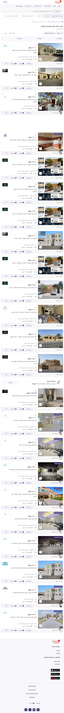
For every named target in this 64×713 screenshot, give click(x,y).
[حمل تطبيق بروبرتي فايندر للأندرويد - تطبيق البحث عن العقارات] (55, 674)
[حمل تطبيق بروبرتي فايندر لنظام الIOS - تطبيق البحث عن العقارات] (55, 670)
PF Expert (57, 664)
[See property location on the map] (40, 59)
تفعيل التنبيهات (48, 33)
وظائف (58, 653)
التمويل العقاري (19, 6)
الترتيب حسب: (12, 33)
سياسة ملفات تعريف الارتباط (32, 693)
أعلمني (10, 382)
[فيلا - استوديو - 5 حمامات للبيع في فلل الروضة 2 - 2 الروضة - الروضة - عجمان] (32, 54)
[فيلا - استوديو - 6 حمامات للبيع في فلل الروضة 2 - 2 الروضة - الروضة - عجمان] (32, 365)
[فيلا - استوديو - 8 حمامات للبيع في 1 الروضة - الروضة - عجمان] (32, 103)
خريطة (58, 33)
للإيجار (54, 6)
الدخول (5, 2)
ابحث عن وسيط (28, 6)
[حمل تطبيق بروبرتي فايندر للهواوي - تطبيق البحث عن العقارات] (55, 678)
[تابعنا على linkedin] (26, 709)
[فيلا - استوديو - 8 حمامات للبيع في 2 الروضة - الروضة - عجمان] (32, 291)
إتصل (27, 64)
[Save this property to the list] (6, 63)
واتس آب (12, 64)
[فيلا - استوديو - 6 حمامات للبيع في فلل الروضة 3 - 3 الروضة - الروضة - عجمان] (32, 399)
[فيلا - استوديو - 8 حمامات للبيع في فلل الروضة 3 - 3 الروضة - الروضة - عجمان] (32, 79)
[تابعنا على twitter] (30, 709)
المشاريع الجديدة (47, 6)
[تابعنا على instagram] (38, 709)
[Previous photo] (39, 52)
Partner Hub (57, 661)
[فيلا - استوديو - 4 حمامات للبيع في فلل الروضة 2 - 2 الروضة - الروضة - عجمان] (32, 316)
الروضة (57, 11)
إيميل (20, 64)
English (38, 703)
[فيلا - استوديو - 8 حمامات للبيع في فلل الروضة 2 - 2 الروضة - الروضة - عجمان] (32, 168)
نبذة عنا (58, 650)
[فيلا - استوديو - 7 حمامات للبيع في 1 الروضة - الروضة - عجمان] (32, 572)
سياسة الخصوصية (32, 690)
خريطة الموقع (32, 697)
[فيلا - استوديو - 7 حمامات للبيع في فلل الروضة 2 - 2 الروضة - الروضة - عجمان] (32, 498)
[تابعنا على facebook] (34, 709)
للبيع (59, 6)
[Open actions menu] (3, 63)
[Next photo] (61, 52)
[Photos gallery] (50, 52)
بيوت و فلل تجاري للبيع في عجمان (53, 22)
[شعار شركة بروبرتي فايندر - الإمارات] (58, 2)
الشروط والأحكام (32, 686)
